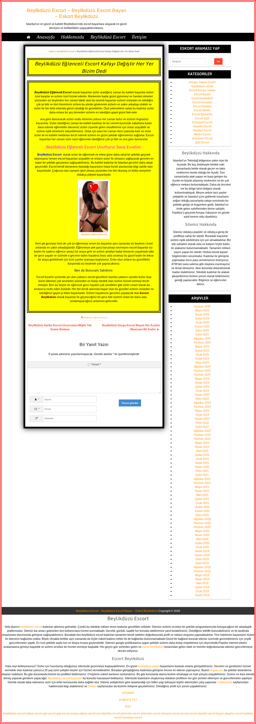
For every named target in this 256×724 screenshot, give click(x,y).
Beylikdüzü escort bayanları (65, 678)
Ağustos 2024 (202, 366)
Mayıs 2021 (202, 486)
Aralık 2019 (202, 551)
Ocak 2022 (202, 458)
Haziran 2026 (202, 306)
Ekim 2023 (202, 398)
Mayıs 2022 (202, 442)
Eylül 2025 (202, 334)
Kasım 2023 (202, 394)
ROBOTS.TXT (128, 699)
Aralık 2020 (202, 507)
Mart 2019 (202, 583)
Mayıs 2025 (202, 346)
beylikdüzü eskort (149, 666)
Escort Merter (202, 110)
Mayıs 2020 (202, 531)
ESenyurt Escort (202, 122)
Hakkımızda (225, 682)
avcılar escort (188, 713)
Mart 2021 (202, 494)
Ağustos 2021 (202, 478)
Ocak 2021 (202, 502)
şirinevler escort (130, 713)
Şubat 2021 (202, 498)
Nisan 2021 (202, 490)
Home (52, 51)
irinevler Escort (202, 126)
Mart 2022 (202, 450)
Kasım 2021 (202, 466)
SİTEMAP (128, 693)
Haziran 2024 (202, 374)
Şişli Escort (202, 142)
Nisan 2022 (202, 446)
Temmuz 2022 (202, 434)
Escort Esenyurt (202, 102)
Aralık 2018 (202, 595)
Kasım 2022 (202, 418)
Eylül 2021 (202, 474)
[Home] (28, 37)
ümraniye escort (132, 717)
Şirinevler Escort (202, 138)
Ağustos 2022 (202, 430)
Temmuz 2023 (202, 406)
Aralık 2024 (202, 358)
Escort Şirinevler (202, 114)
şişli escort (49, 713)
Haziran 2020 (202, 527)
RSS (128, 706)
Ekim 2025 (202, 330)
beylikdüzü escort (66, 51)
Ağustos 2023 (202, 402)
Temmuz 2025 (202, 342)
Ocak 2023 (202, 414)
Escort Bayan (202, 94)
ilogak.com (216, 670)
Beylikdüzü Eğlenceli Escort (95, 317)
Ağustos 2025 (202, 338)
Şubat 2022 (202, 454)
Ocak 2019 (202, 591)
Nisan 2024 (202, 382)
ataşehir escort (233, 713)
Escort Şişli (202, 118)
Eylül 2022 (202, 426)
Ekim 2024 (202, 362)
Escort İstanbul (202, 106)
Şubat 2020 (202, 543)
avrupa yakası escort (82, 713)
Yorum (96, 364)
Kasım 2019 (202, 555)
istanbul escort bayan (210, 713)
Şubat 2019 (202, 587)
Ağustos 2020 (202, 519)
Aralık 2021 (202, 462)
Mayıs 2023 (202, 410)
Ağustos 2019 (202, 567)
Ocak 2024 (202, 390)
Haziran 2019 (202, 571)
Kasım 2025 (202, 326)
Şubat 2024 (202, 386)
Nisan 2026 (202, 314)
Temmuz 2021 (202, 482)
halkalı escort (33, 713)
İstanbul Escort (202, 130)
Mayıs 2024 (202, 378)
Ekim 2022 (202, 422)
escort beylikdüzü (202, 98)
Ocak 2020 (202, 547)
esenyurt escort (170, 713)
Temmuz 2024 (202, 370)
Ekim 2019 (202, 559)
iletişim (92, 686)
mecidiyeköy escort (108, 713)
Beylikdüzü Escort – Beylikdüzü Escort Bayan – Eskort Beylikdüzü (117, 610)
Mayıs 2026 (202, 310)
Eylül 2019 (202, 563)
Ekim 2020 (202, 515)
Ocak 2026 (202, 322)
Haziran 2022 (202, 438)
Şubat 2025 (202, 350)
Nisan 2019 (202, 579)
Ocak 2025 (202, 354)
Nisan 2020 (202, 535)
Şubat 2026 (202, 318)
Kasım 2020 (202, 511)
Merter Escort (202, 134)
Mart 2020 (202, 539)
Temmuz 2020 (202, 523)
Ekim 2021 (202, 470)
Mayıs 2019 (202, 575)
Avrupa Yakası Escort (202, 82)
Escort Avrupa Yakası (202, 90)
